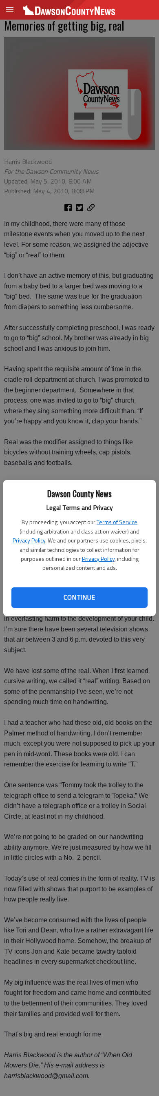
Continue (79, 597)
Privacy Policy (29, 540)
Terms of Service (117, 522)
